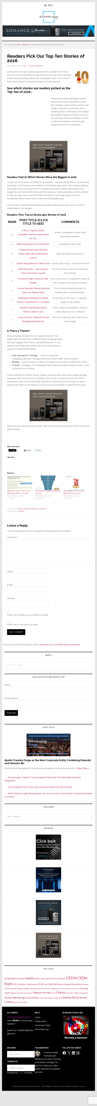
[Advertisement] (29, 121)
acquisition (10, 978)
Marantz (30, 993)
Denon (60, 984)
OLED (53, 993)
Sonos (67, 997)
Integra (13, 993)
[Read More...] (83, 768)
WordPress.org (41, 1029)
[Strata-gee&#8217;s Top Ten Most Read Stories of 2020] (76, 483)
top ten (21, 511)
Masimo (37, 992)
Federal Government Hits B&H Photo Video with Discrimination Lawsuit (33, 254)
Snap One (58, 998)
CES (15, 984)
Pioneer (8, 998)
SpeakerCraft (17, 1002)
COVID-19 (42, 984)
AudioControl (40, 978)
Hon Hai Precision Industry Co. (69, 989)
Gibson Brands (10, 989)
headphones (40, 989)
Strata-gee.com (48, 16)
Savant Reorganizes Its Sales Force (33, 263)
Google (33, 989)
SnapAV (51, 998)
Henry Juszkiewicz (52, 989)
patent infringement (81, 993)
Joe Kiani (19, 993)
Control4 (21, 984)
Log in (38, 1017)
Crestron (52, 984)
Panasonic (70, 993)
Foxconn (86, 984)
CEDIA (71, 978)
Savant (28, 998)
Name (10, 571)
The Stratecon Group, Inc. (52, 1086)
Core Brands (31, 984)
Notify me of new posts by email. (22, 624)
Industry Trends (31, 509)
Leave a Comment (36, 66)
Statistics (42, 509)
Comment (12, 537)
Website (11, 598)
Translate (27, 1073)
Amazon (21, 978)
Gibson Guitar (23, 988)
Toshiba (24, 1002)
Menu (50, 5)
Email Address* (12, 698)
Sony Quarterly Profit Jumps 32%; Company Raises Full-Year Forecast (40, 787)
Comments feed (42, 1025)
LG (25, 993)
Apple (29, 978)
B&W (48, 979)
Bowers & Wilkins (58, 978)
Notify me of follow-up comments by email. (27, 615)
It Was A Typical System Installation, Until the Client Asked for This (33, 234)
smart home (43, 998)
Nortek (47, 992)
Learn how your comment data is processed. (59, 644)
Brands (20, 509)
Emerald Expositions (72, 984)
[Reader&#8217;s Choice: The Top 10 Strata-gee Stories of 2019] (20, 483)
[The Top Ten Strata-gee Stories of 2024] (48, 483)
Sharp (35, 997)
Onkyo (60, 992)
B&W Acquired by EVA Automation (33, 244)
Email (10, 585)
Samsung (18, 997)
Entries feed (40, 1021)
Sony (75, 997)
